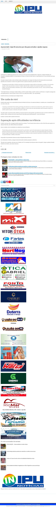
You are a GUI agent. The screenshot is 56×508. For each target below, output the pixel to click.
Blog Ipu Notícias (27, 504)
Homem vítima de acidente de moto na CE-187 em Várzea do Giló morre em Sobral (25, 173)
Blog (2, 1)
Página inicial (4, 39)
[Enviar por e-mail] (1, 149)
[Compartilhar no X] (4, 149)
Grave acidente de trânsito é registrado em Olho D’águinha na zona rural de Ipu (23, 465)
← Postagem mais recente (6, 152)
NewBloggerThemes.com (45, 506)
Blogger (38, 504)
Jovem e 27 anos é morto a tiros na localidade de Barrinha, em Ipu (20, 458)
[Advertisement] (28, 26)
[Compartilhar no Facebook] (5, 149)
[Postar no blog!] (3, 149)
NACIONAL (7, 43)
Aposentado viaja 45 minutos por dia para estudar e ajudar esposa (24, 47)
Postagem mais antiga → (49, 152)
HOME (2, 43)
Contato (10, 1)
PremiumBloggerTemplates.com (32, 506)
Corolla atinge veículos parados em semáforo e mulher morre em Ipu (22, 166)
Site (6, 1)
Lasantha (24, 506)
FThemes (12, 506)
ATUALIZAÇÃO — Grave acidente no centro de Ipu (18, 159)
